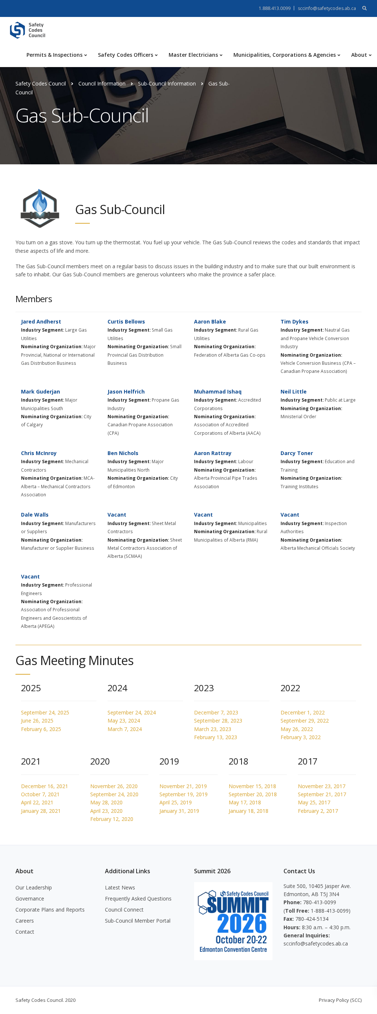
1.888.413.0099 (274, 8)
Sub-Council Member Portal (137, 920)
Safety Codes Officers (125, 54)
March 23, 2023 (212, 728)
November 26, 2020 (114, 786)
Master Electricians (193, 54)
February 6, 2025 (41, 728)
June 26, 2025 (37, 720)
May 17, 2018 (245, 802)
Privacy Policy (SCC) (340, 1000)
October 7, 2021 (40, 794)
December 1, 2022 (303, 712)
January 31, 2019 (179, 810)
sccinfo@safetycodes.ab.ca (327, 8)
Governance (29, 898)
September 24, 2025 (45, 712)
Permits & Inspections (54, 54)
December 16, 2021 (44, 786)
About (359, 54)
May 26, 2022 (297, 728)
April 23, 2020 (106, 810)
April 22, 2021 (37, 802)
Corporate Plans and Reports (50, 909)
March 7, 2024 (125, 728)
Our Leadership (33, 887)
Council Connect (124, 909)
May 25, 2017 (314, 802)
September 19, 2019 (183, 794)
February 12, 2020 (111, 818)
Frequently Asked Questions (138, 898)
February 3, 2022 (301, 737)
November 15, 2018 (252, 786)
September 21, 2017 (322, 794)
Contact (24, 931)
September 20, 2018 (253, 794)
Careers (24, 920)
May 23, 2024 (124, 720)
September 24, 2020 (114, 794)
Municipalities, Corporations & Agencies (284, 54)
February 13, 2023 (215, 737)
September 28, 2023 (218, 720)
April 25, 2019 (175, 802)
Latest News (120, 887)
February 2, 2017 (318, 810)
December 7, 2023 (216, 712)
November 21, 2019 (183, 786)
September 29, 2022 (305, 720)
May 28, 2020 (106, 802)
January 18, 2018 (248, 810)
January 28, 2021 (41, 810)
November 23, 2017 (321, 786)
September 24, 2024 (132, 712)
